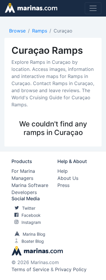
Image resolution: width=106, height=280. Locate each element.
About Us (67, 178)
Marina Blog (34, 234)
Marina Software (29, 185)
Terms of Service (30, 269)
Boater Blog (32, 241)
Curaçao (63, 31)
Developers (24, 192)
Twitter (28, 208)
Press (63, 185)
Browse (17, 31)
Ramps (39, 31)
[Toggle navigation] (93, 8)
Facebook (31, 215)
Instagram (31, 222)
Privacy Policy (71, 269)
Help (62, 171)
